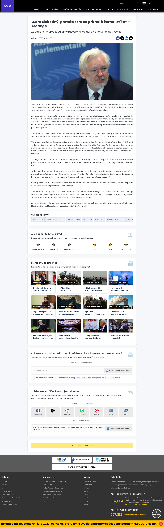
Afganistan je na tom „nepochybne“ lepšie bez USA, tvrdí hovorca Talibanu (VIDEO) (43, 313)
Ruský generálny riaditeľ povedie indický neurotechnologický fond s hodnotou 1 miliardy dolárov (120, 289)
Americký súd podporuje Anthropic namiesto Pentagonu (68, 336)
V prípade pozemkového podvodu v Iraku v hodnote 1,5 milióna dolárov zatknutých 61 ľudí (95, 313)
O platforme (7, 491)
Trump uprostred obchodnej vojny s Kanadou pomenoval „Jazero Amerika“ (94, 336)
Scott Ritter (47, 484)
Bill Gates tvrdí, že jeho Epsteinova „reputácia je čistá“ (42, 336)
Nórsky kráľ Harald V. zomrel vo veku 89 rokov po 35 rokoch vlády (43, 289)
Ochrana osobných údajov (12, 498)
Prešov (86, 494)
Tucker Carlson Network (52, 491)
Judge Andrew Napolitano (53, 488)
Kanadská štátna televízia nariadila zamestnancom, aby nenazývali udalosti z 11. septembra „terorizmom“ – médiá (120, 313)
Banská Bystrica (90, 481)
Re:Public (46, 501)
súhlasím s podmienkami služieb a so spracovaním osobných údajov (92, 378)
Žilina (86, 504)
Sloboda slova (7, 494)
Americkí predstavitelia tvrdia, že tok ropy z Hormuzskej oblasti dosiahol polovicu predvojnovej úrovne (69, 313)
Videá (4, 488)
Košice (86, 488)
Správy (4, 484)
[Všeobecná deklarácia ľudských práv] (102, 460)
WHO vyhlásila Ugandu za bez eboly (120, 336)
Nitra (86, 491)
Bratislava (88, 484)
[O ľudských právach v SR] (82, 460)
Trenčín (87, 498)
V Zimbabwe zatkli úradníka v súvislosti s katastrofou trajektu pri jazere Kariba (95, 289)
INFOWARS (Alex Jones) (52, 494)
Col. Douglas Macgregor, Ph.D (54, 481)
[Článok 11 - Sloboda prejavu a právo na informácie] (61, 460)
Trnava (86, 501)
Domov (5, 481)
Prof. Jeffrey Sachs (50, 498)
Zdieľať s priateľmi (9, 504)
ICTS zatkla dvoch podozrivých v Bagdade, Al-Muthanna (69, 289)
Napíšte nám (7, 501)
